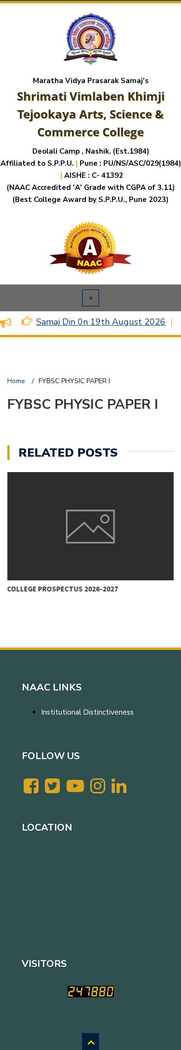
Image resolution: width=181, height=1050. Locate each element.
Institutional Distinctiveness (87, 712)
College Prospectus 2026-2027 (62, 588)
